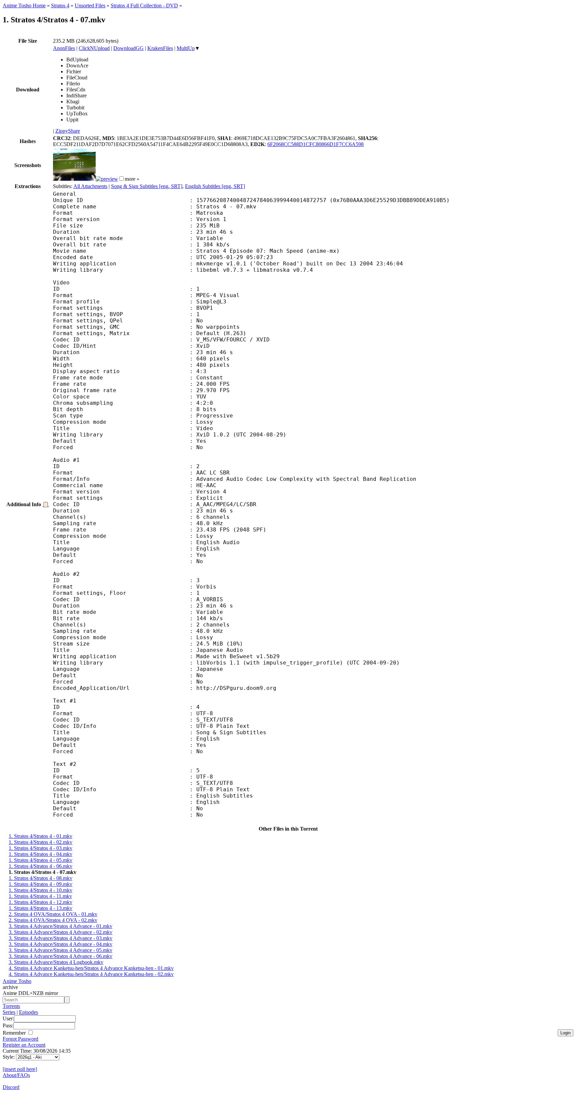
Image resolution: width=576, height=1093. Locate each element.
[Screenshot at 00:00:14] (74, 179)
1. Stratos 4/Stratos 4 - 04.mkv (40, 854)
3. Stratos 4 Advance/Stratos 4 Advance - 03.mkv (60, 938)
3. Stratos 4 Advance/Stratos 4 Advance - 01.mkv (60, 926)
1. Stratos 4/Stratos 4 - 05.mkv (40, 860)
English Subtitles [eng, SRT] (215, 186)
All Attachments (90, 186)
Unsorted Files (90, 5)
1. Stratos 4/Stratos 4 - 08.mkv (40, 878)
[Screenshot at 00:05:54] (107, 179)
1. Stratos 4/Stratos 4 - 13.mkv (40, 908)
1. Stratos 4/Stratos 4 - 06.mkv (40, 866)
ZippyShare (67, 131)
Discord (11, 1087)
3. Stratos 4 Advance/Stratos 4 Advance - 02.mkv (60, 932)
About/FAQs (16, 1075)
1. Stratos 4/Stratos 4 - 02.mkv (40, 842)
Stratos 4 (60, 5)
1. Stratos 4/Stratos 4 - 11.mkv (40, 896)
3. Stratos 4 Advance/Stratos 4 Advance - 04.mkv (60, 944)
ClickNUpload (94, 48)
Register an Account (24, 1045)
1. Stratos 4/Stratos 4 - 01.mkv (40, 836)
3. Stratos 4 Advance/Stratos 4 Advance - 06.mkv (60, 956)
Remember (15, 1033)
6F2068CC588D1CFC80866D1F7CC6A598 (315, 144)
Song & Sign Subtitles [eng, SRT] (146, 186)
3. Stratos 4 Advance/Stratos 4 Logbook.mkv (56, 962)
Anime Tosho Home (24, 5)
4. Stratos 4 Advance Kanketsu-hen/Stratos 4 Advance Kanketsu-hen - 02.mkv (91, 974)
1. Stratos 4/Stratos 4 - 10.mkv (40, 890)
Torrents (11, 1006)
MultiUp (186, 48)
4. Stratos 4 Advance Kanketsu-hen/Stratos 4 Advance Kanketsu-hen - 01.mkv (91, 968)
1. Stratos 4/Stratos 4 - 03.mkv (40, 848)
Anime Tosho (17, 981)
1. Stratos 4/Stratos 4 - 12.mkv (40, 902)
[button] (121, 178)
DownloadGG (128, 48)
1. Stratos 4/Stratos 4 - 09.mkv (40, 884)
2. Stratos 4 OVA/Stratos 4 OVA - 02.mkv (53, 920)
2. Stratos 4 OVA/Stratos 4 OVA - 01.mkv (53, 914)
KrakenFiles (160, 48)
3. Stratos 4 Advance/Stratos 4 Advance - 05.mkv (60, 950)
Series (9, 1012)
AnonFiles (64, 48)
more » (132, 179)
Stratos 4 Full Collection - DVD (144, 5)
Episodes (28, 1012)
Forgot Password (20, 1039)
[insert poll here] (20, 1069)
